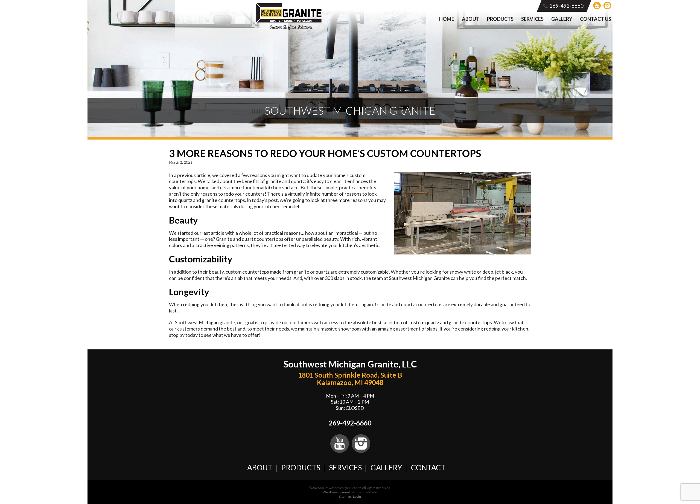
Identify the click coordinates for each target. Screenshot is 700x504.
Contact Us (595, 19)
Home (446, 19)
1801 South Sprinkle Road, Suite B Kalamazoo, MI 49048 (350, 378)
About (470, 19)
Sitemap (345, 496)
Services (532, 19)
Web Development (336, 492)
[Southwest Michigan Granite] (288, 29)
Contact (428, 467)
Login (357, 496)
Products (500, 19)
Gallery (561, 19)
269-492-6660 (567, 6)
